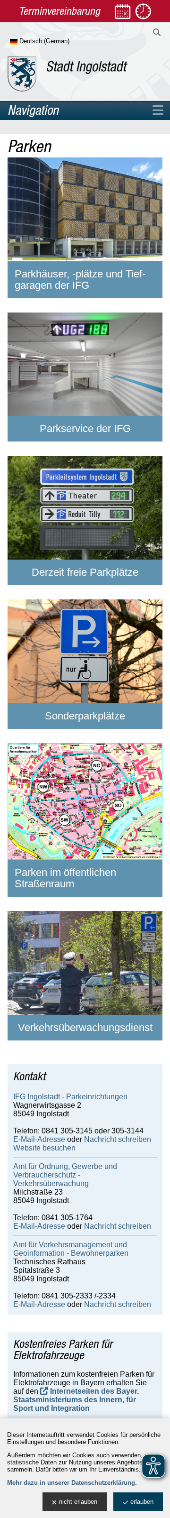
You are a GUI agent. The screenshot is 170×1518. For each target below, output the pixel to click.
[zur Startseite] (68, 74)
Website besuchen (44, 1148)
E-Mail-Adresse (39, 1139)
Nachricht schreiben (117, 1139)
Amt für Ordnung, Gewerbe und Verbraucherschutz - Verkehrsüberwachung (65, 1174)
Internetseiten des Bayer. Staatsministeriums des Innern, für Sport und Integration (76, 1399)
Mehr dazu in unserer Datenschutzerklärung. (72, 1482)
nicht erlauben (78, 1501)
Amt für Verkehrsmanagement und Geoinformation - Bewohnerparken (70, 1249)
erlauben (141, 1501)
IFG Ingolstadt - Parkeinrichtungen (70, 1097)
